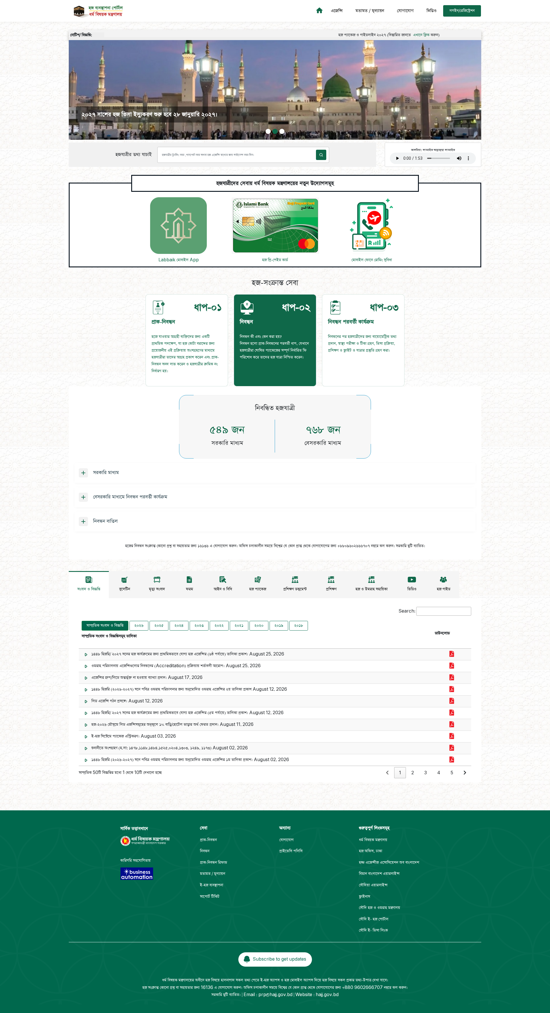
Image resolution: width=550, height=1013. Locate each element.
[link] (387, 773)
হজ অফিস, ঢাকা (370, 851)
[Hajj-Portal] (320, 10)
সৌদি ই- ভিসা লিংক (373, 930)
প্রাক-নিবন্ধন (208, 840)
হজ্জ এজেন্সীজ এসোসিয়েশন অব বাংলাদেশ (389, 862)
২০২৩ (199, 625)
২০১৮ (298, 625)
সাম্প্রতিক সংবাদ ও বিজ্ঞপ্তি (105, 625)
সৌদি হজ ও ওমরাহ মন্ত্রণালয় (379, 908)
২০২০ (259, 625)
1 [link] (400, 773)
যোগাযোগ (405, 11)
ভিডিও (432, 11)
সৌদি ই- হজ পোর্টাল (373, 919)
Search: (406, 611)
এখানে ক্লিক (388, 35)
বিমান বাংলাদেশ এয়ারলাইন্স (379, 873)
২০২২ (219, 625)
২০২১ (239, 625)
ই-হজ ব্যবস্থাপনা (211, 885)
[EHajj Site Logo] (96, 10)
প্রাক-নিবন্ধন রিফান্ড (213, 862)
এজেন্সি (337, 11)
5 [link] (452, 773)
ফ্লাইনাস (364, 896)
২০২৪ (179, 625)
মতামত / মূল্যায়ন (369, 11)
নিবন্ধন (204, 851)
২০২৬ (139, 625)
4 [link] (438, 773)
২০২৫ (159, 625)
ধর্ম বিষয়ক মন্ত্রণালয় (373, 840)
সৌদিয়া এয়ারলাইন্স (373, 885)
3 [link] (425, 773)
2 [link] (412, 773)
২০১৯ (278, 625)
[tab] (187, 340)
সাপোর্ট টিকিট (209, 896)
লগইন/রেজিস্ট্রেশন (462, 10)
